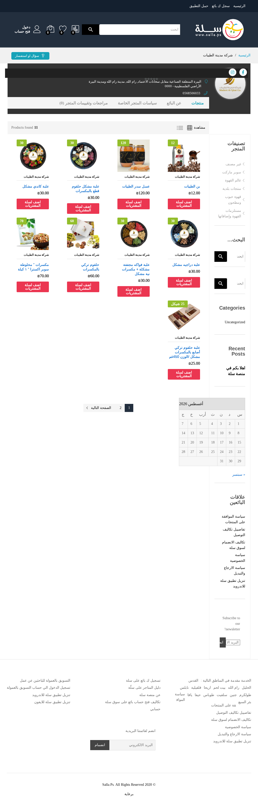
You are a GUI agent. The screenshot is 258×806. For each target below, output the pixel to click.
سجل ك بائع (221, 6)
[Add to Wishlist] (179, 169)
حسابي (155, 709)
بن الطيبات (192, 186)
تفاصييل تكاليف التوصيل (233, 713)
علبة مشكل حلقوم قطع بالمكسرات (85, 188)
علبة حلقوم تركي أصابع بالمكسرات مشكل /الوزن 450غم (184, 352)
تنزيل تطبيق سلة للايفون (52, 702)
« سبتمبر (238, 474)
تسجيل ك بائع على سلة (143, 680)
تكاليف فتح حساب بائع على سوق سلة (132, 702)
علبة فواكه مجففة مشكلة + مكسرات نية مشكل (136, 269)
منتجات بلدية (231, 189)
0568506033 (191, 93)
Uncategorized (235, 322)
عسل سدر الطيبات (136, 186)
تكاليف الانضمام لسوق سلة (231, 720)
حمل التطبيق (198, 6)
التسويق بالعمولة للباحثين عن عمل (45, 680)
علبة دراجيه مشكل (186, 265)
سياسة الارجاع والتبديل (234, 734)
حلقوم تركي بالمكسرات (90, 267)
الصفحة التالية (101, 408)
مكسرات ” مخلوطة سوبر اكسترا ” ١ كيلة (33, 267)
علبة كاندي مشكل (35, 186)
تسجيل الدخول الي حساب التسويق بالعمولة (38, 687)
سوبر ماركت (231, 172)
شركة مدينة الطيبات (187, 176)
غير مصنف (233, 164)
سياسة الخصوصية (238, 727)
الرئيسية (239, 6)
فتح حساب (22, 31)
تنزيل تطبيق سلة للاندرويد (232, 741)
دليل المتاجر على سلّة (144, 687)
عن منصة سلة (149, 695)
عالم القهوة (233, 180)
